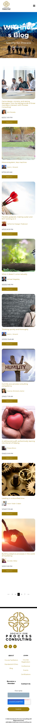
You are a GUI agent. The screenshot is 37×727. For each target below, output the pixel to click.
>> (28, 594)
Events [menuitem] (25, 670)
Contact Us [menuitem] (25, 684)
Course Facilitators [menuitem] (11, 660)
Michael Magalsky (13, 279)
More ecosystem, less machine (14, 162)
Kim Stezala (11, 112)
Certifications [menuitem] (25, 674)
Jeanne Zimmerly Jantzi (15, 391)
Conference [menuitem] (25, 666)
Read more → (9, 122)
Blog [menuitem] (11, 668)
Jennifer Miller (12, 561)
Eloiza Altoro (11, 448)
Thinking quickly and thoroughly (15, 329)
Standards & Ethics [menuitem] (11, 664)
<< (9, 594)
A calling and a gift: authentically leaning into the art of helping (18, 442)
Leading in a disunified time (13, 498)
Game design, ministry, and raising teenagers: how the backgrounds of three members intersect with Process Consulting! (18, 104)
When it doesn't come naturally (14, 274)
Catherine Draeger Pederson (17, 224)
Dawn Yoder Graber (14, 503)
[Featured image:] (18, 98)
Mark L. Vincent (12, 167)
